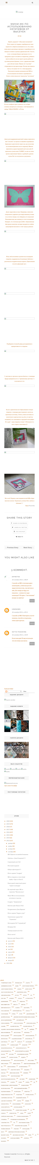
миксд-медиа (4, 1063)
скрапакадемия (18, 1107)
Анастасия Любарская (7, 992)
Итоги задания (17, 1035)
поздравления (25, 1085)
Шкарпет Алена (5, 1135)
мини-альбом (16, 1063)
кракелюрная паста (21, 1048)
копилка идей (14, 1044)
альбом (19, 989)
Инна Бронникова (5, 1032)
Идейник (32, 1029)
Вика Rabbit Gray (5, 1004)
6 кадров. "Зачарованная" (15, 902)
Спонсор (3, 1113)
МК (22, 536)
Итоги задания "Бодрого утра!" (16, 913)
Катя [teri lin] (28, 1038)
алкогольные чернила (28, 985)
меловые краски (5, 1060)
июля (9, 943)
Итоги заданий (5, 1035)
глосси (28, 1010)
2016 (7, 832)
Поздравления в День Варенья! (16, 909)
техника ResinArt (5, 1128)
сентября (10, 851)
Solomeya (3, 1141)
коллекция (29, 1041)
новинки (25, 1072)
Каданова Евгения (17, 1038)
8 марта (28, 982)
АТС (31, 995)
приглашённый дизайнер (20, 1088)
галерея (17, 1007)
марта (9, 955)
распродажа (17, 1091)
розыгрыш (19, 1094)
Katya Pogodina (19, 632)
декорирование (31, 1013)
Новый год (4, 1076)
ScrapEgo (26, 1138)
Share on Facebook (20, 523)
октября (10, 849)
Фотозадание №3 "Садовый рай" (17, 923)
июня (9, 946)
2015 (7, 835)
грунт (20, 1013)
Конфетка (3, 1044)
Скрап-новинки (16, 1103)
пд (34, 1082)
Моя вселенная (11, 1066)
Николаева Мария (14, 1072)
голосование (4, 1013)
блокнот (11, 998)
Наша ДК (3, 1072)
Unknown (16, 609)
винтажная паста (6, 1007)
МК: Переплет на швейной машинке (18, 854)
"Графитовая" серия (6, 982)
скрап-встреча (5, 1103)
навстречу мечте (15, 1069)
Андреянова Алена (22, 992)
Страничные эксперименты (17, 1119)
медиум (23, 1057)
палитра (13, 1082)
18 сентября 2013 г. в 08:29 (20, 579)
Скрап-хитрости (5, 1107)
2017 (7, 829)
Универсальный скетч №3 (15, 930)
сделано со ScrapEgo (6, 1100)
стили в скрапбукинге (22, 1116)
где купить (26, 1007)
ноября (10, 846)
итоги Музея (4, 1038)
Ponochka (32, 505)
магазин (11, 1054)
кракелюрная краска (6, 1048)
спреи (21, 1113)
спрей (29, 1113)
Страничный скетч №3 (14, 862)
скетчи (19, 1100)
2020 (7, 821)
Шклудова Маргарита (18, 1135)
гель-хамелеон (5, 1010)
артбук (25, 995)
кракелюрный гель (6, 1051)
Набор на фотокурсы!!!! (14, 869)
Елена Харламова (18, 1023)
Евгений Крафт (20, 1020)
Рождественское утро (7, 1094)
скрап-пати (28, 1103)
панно (20, 1082)
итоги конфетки (30, 1035)
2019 (7, 824)
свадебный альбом (21, 1097)
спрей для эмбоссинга (7, 1116)
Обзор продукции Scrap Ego (8, 1079)
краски (3, 1054)
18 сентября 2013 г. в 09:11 (20, 612)
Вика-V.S (15, 1004)
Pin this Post (20, 531)
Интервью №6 (12, 927)
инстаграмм (17, 1032)
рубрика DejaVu (30, 1094)
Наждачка (26, 1069)
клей (12, 1041)
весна (14, 1001)
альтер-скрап (28, 989)
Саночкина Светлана (6, 1097)
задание (3, 1026)
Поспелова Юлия (5, 1088)
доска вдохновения (6, 1020)
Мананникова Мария (22, 1054)
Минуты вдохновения (29, 1063)
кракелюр (24, 1044)
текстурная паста (6, 1125)
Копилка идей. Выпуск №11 (15, 938)
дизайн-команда (5, 1017)
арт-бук (17, 995)
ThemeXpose (20, 1154)
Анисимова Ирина (6, 995)
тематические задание (21, 1125)
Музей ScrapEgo (23, 1066)
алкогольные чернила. (7, 989)
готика (14, 1013)
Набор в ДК (4, 1069)
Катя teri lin (4, 1041)
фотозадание (25, 1128)
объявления (32, 1079)
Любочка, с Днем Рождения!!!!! (17, 858)
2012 (7, 963)
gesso (29, 1135)
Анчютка (16, 577)
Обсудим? (22, 1079)
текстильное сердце (24, 1122)
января (10, 960)
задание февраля (27, 1026)
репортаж (27, 1091)
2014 (7, 838)
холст (2, 1131)
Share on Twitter (20, 527)
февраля (10, 957)
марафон (3, 1057)
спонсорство (12, 1113)
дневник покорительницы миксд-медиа (24, 1017)
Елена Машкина (5, 1023)
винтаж (23, 1004)
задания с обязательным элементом (10, 1029)
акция (16, 985)
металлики (31, 1060)
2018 (7, 826)
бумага (20, 998)
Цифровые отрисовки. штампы (16, 1131)
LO (35, 1135)
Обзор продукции (15, 1076)
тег (14, 1122)
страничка (4, 1119)
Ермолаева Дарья (31, 1023)
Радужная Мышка (6, 1091)
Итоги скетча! (12, 934)
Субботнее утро (5, 1122)
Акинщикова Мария (6, 985)
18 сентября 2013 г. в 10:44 (20, 635)
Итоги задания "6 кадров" (15, 873)
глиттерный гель (17, 1010)
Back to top (29, 1160)
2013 (7, 840)
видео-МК (22, 1001)
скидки (27, 1100)
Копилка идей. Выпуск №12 (15, 905)
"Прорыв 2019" (18, 982)
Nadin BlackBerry (15, 1138)
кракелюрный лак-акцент (22, 1051)
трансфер (16, 1128)
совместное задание (21, 1110)
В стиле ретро (29, 998)
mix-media (3, 1138)
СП (31, 1110)
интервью (26, 1032)
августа (10, 941)
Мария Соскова (13, 1057)
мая (9, 949)
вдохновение (4, 1001)
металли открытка (19, 1060)
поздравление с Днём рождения (9, 1085)
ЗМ (25, 1029)
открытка (3, 1082)
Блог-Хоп (3, 998)
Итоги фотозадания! (13, 865)
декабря (10, 843)
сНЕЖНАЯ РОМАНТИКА (6, 1110)
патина (27, 1082)
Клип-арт (19, 1041)
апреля (10, 952)
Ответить (32, 600)
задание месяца (14, 1026)
